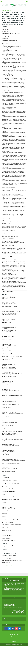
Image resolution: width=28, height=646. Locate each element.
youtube (16, 628)
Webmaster (14, 641)
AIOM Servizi (21, 610)
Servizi (26, 1)
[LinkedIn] (19, 628)
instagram (13, 628)
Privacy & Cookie (14, 639)
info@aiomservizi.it (20, 611)
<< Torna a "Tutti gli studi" (7, 10)
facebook (6, 628)
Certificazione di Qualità (14, 634)
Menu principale (2, 1)
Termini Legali (13, 636)
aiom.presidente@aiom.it (9, 604)
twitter (9, 628)
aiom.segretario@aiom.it (9, 605)
